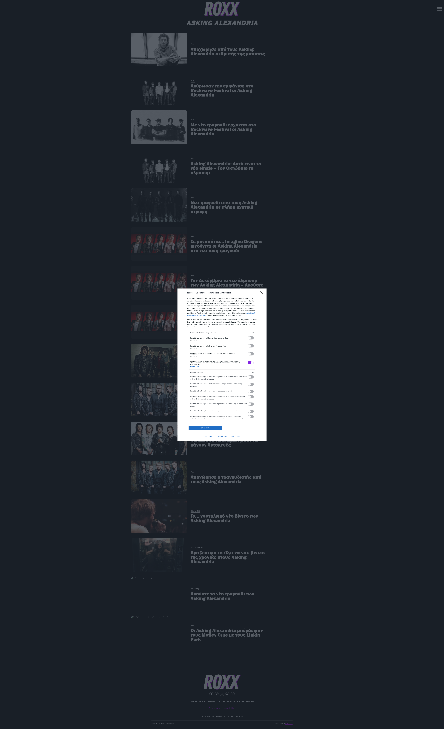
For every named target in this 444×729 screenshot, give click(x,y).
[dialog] (222, 364)
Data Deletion (209, 436)
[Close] (262, 293)
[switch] (251, 337)
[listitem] (222, 333)
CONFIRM (205, 428)
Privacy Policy (235, 436)
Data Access (222, 436)
